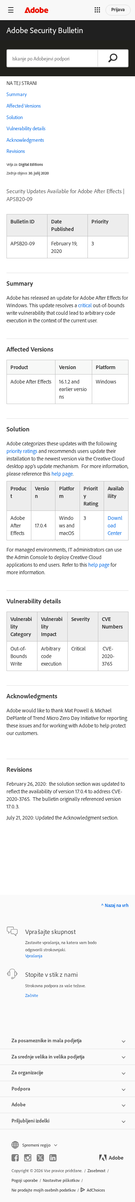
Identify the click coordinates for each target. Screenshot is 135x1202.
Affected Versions (23, 106)
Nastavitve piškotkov (61, 1180)
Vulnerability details (25, 128)
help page (62, 473)
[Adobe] (36, 10)
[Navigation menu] (11, 10)
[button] (97, 10)
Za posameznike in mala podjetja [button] (47, 1040)
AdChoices (96, 1190)
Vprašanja (33, 955)
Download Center (115, 525)
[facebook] (15, 1157)
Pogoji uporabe (25, 1180)
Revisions (15, 151)
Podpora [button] (21, 1088)
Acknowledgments (25, 140)
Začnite (31, 995)
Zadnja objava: (17, 173)
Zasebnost (96, 1170)
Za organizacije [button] (27, 1072)
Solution (14, 117)
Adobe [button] (19, 1104)
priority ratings (21, 451)
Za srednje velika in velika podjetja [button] (48, 1056)
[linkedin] (53, 1157)
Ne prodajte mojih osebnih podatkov (44, 1190)
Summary (16, 94)
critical (85, 305)
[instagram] (27, 1157)
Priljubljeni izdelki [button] (30, 1120)
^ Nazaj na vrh (115, 905)
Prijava (118, 9)
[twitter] (40, 1157)
